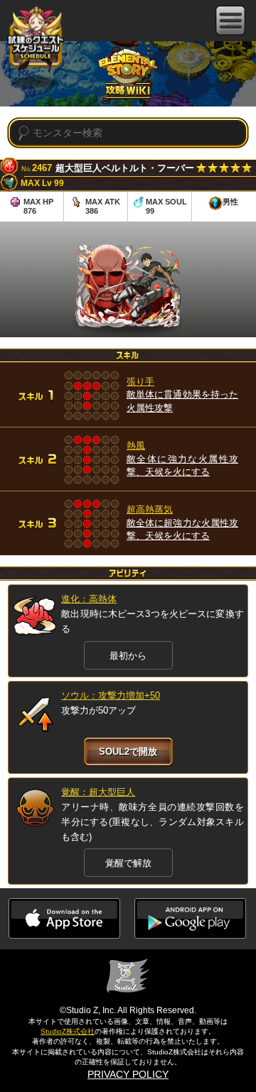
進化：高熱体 (89, 599)
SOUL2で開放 (128, 751)
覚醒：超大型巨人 (98, 792)
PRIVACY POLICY (128, 1074)
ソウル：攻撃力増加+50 (110, 695)
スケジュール (35, 42)
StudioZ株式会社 (68, 1031)
